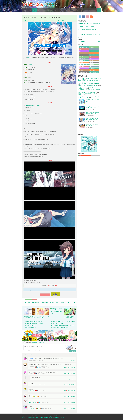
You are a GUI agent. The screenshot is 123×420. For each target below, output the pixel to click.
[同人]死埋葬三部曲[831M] (30, 327)
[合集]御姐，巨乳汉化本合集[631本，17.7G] (86, 93)
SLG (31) (91, 56)
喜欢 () (45, 294)
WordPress (44, 416)
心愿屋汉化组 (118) (83, 47)
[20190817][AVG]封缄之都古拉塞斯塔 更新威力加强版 (88, 29)
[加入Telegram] (80, 16)
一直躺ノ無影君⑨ (32, 402)
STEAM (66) (92, 47)
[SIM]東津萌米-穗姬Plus (30, 325)
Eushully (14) (92, 70)
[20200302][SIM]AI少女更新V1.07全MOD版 (86, 26)
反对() (68, 367)
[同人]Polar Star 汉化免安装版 (57, 323)
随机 (66, 10)
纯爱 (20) (91, 62)
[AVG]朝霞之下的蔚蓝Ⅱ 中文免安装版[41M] (33, 321)
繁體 (81, 37)
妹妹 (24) (81, 62)
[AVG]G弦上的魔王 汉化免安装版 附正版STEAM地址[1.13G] (63, 302)
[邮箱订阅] (87, 16)
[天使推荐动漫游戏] (49, 335)
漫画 (39, 10)
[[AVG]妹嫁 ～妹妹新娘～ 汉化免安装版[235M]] (43, 311)
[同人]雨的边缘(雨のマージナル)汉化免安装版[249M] (42, 17)
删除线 (40, 351)
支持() (71, 360)
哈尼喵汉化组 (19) (83, 64)
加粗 (36, 351)
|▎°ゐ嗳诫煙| (32, 390)
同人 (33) (81, 54)
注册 (95, 13)
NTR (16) (81, 68)
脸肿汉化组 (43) (93, 51)
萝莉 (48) (81, 51)
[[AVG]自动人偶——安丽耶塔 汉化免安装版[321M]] (70, 311)
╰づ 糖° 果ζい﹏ (32, 408)
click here (44, 290)
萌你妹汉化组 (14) (83, 72)
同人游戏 (29, 57)
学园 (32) (81, 56)
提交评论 (73, 351)
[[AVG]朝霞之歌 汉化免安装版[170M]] (56, 308)
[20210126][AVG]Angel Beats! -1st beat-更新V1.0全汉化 (89, 23)
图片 (29, 351)
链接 (32, 351)
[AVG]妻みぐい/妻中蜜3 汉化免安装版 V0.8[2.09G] (88, 85)
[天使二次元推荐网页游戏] (89, 143)
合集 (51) (81, 49)
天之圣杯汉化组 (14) (94, 72)
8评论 (58, 20)
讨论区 (61, 10)
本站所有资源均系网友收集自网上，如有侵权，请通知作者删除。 (88, 416)
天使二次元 (34, 416)
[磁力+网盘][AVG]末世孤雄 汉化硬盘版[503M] (34, 323)
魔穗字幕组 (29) (82, 58)
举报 (72, 367)
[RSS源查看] (91, 16)
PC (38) (81, 53)
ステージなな (31, 64)
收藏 (49, 10)
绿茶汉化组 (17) (82, 66)
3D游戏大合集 (80, 94)
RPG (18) (92, 64)
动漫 (30, 10)
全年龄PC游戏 (27, 20)
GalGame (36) (93, 53)
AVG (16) (91, 66)
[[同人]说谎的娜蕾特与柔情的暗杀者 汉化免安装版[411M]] (29, 311)
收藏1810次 (64, 20)
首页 (25, 10)
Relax (52, 416)
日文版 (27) (92, 58)
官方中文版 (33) (93, 54)
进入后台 (99, 41)
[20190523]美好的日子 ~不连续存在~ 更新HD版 (87, 32)
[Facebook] (83, 16)
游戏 (34, 10)
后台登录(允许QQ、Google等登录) (38, 342)
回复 (74, 360)
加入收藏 (55, 294)
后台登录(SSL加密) (81, 41)
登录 (98, 13)
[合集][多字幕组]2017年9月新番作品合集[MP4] (87, 92)
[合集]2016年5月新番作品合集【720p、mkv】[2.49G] (88, 83)
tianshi (34, 20)
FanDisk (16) (92, 68)
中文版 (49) (92, 49)
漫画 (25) (91, 60)
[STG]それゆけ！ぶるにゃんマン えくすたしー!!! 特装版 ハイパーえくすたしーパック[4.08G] (89, 90)
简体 (79, 37)
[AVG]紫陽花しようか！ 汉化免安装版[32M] (59, 327)
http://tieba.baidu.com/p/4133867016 (33, 105)
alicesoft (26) (82, 60)
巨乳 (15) (81, 70)
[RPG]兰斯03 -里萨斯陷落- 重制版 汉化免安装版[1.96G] (36, 302)
